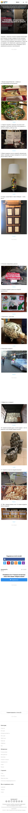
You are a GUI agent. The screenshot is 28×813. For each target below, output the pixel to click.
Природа (3, 740)
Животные (3, 738)
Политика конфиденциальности (8, 780)
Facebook (3, 787)
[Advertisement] (14, 65)
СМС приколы (4, 754)
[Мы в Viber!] (19, 801)
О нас (2, 773)
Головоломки (4, 752)
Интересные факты (5, 733)
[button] (14, 559)
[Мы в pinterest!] (16, 801)
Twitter (2, 792)
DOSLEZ (14, 799)
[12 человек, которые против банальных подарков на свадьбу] (23, 562)
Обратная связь (4, 778)
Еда (1, 745)
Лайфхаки (3, 743)
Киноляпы (3, 757)
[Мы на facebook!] (6, 801)
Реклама (3, 775)
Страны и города (5, 759)
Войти (17, 2)
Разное (2, 767)
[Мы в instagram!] (14, 801)
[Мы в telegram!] (9, 801)
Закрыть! (23, 8)
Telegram (3, 789)
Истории (3, 730)
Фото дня (3, 735)
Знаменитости (4, 762)
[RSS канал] (22, 801)
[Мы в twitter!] (11, 801)
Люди (2, 764)
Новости (3, 728)
